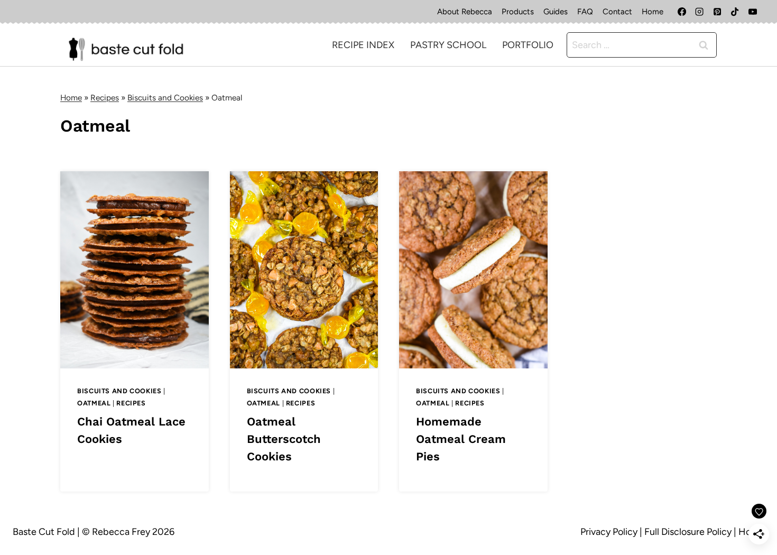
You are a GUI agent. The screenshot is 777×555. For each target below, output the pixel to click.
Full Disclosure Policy (688, 532)
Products (518, 11)
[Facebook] (681, 11)
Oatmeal (93, 403)
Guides (555, 11)
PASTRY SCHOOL (448, 45)
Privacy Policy (608, 532)
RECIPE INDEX (363, 45)
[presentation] (134, 269)
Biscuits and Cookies (165, 97)
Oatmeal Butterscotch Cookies (284, 439)
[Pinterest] (717, 11)
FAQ (585, 11)
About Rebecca (464, 11)
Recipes (104, 97)
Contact (617, 11)
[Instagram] (699, 11)
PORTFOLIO (527, 45)
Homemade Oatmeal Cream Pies (461, 439)
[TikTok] (734, 11)
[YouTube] (752, 11)
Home (652, 11)
